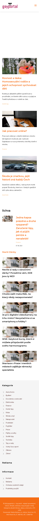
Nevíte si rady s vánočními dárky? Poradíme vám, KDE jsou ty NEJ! (17, 273)
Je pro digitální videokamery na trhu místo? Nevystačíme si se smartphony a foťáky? (19, 318)
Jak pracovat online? (14, 131)
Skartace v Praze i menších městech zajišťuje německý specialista (17, 366)
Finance (4, 149)
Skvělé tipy (5, 104)
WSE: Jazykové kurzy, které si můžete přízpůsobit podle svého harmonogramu (18, 342)
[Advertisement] (19, 32)
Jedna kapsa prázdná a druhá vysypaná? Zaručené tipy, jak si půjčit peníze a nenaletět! (26, 228)
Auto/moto (5, 195)
